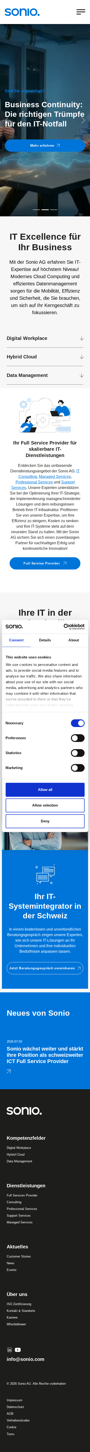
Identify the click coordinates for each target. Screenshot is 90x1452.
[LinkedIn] (9, 1350)
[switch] (77, 738)
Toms (10, 1434)
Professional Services (34, 482)
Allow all (45, 790)
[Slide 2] (45, 210)
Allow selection (45, 805)
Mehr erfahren (42, 145)
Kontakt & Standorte (21, 1311)
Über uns (17, 1294)
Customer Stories (19, 1256)
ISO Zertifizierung (19, 1304)
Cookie (11, 1427)
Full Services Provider (22, 1195)
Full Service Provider (42, 563)
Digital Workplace (27, 338)
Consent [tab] (16, 640)
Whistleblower (16, 1324)
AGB (10, 1413)
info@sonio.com (25, 1359)
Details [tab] (45, 640)
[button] (6, 120)
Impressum (14, 1400)
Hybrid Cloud (22, 356)
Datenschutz (15, 1407)
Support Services (19, 1215)
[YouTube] (18, 1350)
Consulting (14, 1202)
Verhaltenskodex (18, 1420)
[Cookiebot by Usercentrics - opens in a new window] (64, 627)
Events (12, 1270)
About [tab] (73, 640)
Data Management (27, 375)
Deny (45, 821)
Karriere (12, 1317)
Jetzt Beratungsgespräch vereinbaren (42, 968)
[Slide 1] (36, 210)
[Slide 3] (53, 210)
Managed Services (55, 477)
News (10, 1263)
